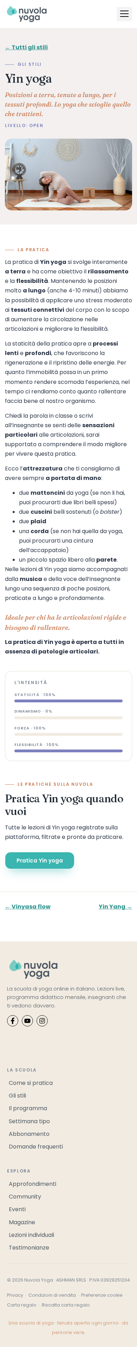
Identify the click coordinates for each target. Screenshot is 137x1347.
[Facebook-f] (12, 1020)
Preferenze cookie (102, 1295)
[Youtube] (27, 1020)
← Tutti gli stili (26, 47)
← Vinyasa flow (28, 907)
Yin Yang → (115, 907)
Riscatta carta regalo (66, 1305)
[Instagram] (42, 1020)
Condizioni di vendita (52, 1295)
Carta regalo (22, 1305)
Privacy (15, 1295)
